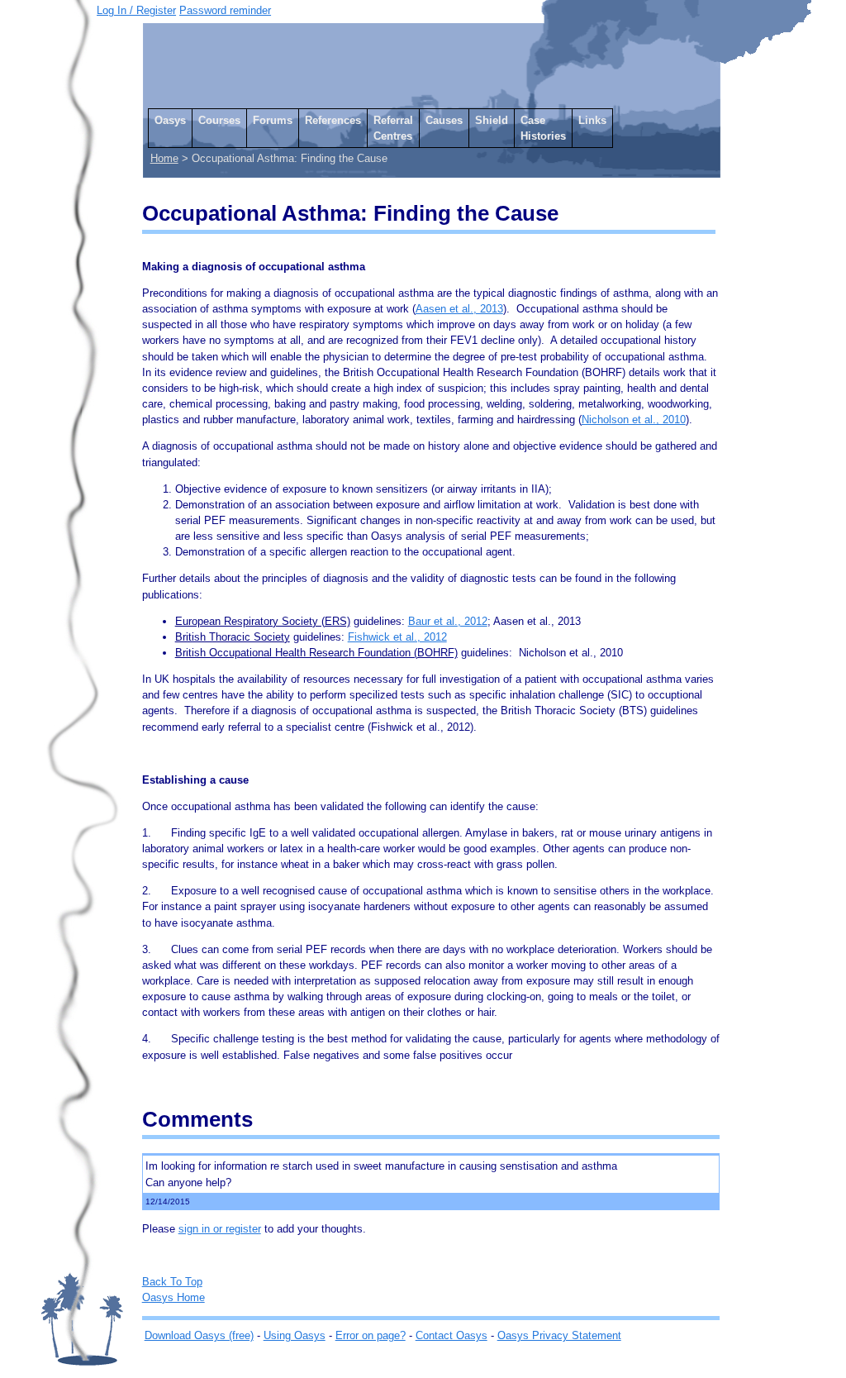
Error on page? (370, 1335)
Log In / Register (136, 10)
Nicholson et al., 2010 (634, 419)
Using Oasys (295, 1335)
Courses (219, 120)
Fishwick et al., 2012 (397, 637)
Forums (272, 120)
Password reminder (225, 10)
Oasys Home (173, 1297)
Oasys (170, 120)
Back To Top (172, 1281)
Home (164, 158)
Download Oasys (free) (199, 1335)
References (333, 120)
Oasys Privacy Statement (559, 1335)
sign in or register (219, 1229)
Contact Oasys (451, 1335)
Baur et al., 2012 (447, 621)
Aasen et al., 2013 (459, 309)
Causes (444, 120)
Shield (491, 120)
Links (592, 120)
